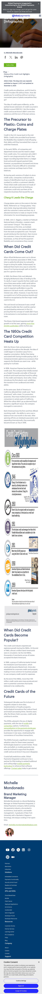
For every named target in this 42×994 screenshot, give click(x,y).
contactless (8, 726)
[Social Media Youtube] (7, 850)
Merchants (8, 866)
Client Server (8, 901)
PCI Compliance (9, 935)
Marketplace (8, 888)
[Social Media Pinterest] (7, 857)
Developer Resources (11, 918)
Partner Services (9, 929)
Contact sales (16, 768)
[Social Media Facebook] (13, 850)
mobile (26, 723)
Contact (7, 953)
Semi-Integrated (9, 913)
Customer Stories (10, 926)
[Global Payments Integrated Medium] (13, 857)
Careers (7, 950)
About (6, 948)
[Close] (39, 962)
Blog (6, 940)
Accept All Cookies (21, 991)
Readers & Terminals (11, 885)
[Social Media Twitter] (18, 850)
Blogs (5, 72)
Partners (7, 863)
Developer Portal (10, 916)
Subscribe (10, 65)
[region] (21, 976)
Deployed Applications (11, 904)
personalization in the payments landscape (20, 728)
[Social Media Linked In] (23, 850)
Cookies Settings (21, 981)
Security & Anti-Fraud (11, 882)
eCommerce (8, 907)
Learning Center (9, 932)
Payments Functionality (12, 879)
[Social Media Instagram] (29, 850)
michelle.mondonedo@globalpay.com (23, 825)
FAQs (6, 937)
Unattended (8, 910)
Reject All (21, 986)
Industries (8, 869)
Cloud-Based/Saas (10, 895)
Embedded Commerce (11, 876)
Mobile (7, 898)
